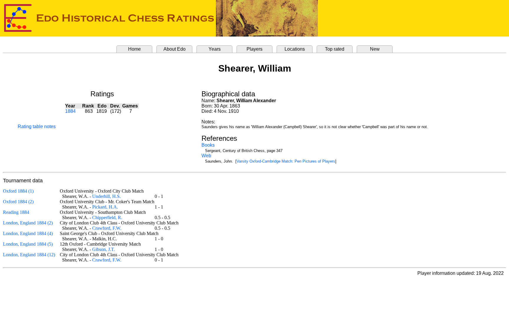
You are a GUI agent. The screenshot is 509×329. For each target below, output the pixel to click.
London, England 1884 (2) (28, 222)
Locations (295, 49)
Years (215, 49)
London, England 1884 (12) (29, 254)
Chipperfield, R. (107, 217)
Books (208, 145)
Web (206, 155)
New (375, 49)
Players (254, 49)
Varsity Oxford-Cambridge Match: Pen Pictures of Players (286, 161)
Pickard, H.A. (105, 206)
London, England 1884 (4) (28, 233)
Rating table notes (37, 126)
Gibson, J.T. (103, 249)
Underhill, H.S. (106, 196)
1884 (70, 111)
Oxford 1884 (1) (18, 191)
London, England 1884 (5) (28, 244)
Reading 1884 (16, 212)
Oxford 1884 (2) (18, 201)
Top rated (334, 49)
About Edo (174, 49)
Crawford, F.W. (106, 228)
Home (134, 49)
